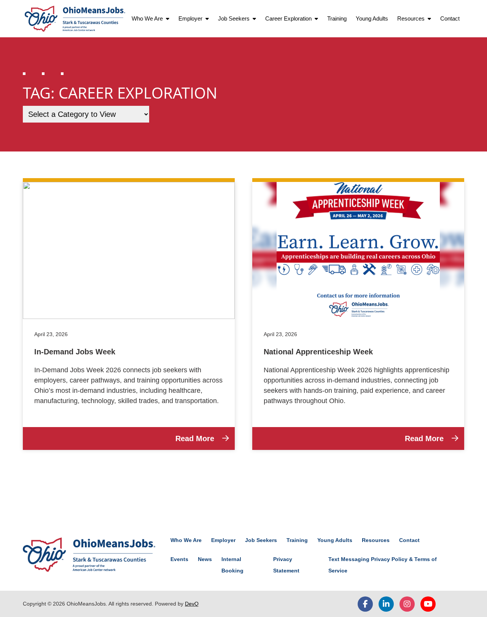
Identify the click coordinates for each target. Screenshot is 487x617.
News (205, 559)
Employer (190, 18)
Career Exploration (288, 18)
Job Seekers (234, 18)
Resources (411, 18)
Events (179, 559)
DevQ (192, 604)
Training (337, 18)
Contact (450, 18)
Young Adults (372, 18)
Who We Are (147, 18)
